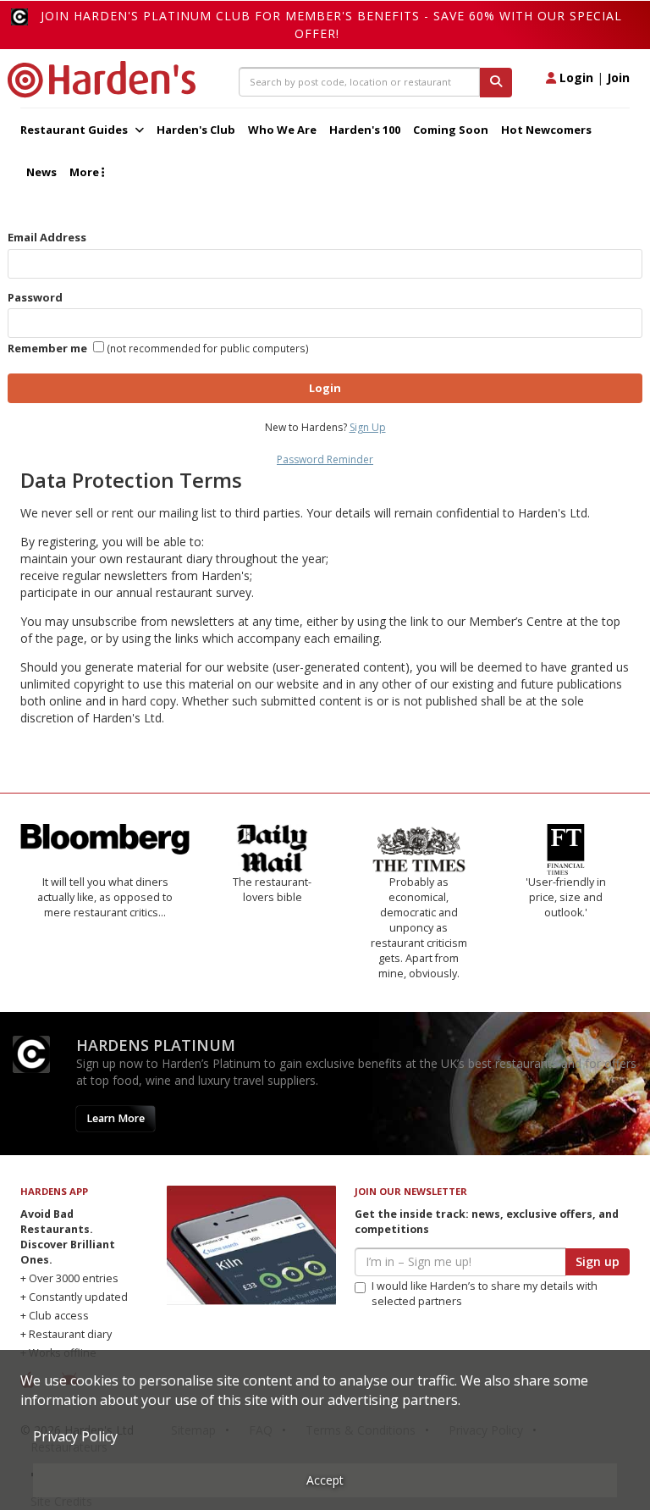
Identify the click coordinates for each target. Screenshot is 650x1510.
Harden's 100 (364, 129)
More (85, 172)
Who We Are (282, 129)
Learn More (115, 1118)
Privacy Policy (75, 1436)
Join (618, 77)
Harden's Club (196, 129)
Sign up (598, 1261)
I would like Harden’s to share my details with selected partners (485, 1293)
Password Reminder (325, 459)
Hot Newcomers (546, 129)
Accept (325, 1480)
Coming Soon (450, 129)
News (41, 172)
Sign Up (368, 427)
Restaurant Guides (75, 129)
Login (574, 77)
